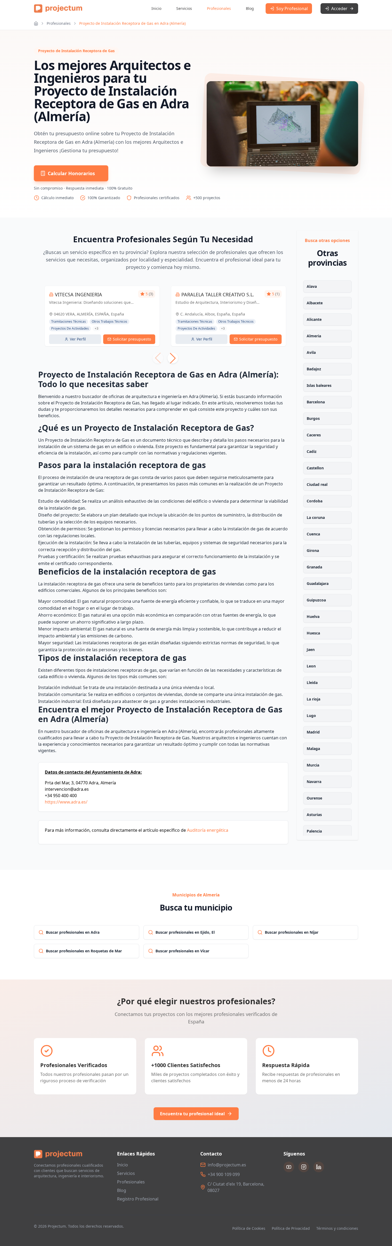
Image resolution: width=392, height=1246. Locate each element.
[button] (172, 358)
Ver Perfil (78, 339)
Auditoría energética (207, 830)
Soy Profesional (292, 8)
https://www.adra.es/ (66, 802)
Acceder (339, 8)
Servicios (184, 8)
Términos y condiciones (337, 1228)
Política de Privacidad (291, 1228)
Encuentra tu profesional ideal (192, 1114)
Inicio (156, 8)
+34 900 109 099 (224, 1174)
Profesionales (219, 8)
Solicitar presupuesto (132, 339)
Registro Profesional (137, 1199)
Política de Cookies (248, 1228)
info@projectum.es (227, 1165)
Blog (250, 8)
